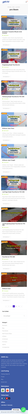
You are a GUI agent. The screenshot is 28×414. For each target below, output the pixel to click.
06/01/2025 (6, 194)
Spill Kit (4, 344)
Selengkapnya (6, 44)
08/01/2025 (6, 130)
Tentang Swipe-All (5, 374)
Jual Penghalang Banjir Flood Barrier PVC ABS (13, 224)
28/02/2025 (6, 35)
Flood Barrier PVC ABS (8, 257)
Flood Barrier (4, 49)
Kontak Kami (4, 382)
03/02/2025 (6, 67)
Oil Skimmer (5, 339)
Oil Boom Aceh (6, 288)
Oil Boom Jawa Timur (8, 128)
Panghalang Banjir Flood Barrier (11, 65)
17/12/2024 (6, 291)
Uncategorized (5, 347)
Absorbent (4, 325)
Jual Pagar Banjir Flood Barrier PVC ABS (13, 192)
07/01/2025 (6, 162)
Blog (3, 328)
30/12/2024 (6, 227)
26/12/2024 (6, 259)
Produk (2, 376)
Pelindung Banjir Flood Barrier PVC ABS (13, 96)
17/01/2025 (6, 98)
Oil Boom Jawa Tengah (8, 160)
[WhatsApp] (23, 409)
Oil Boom (4, 336)
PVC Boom (4, 16)
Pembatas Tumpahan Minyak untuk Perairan (12, 32)
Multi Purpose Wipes (7, 333)
